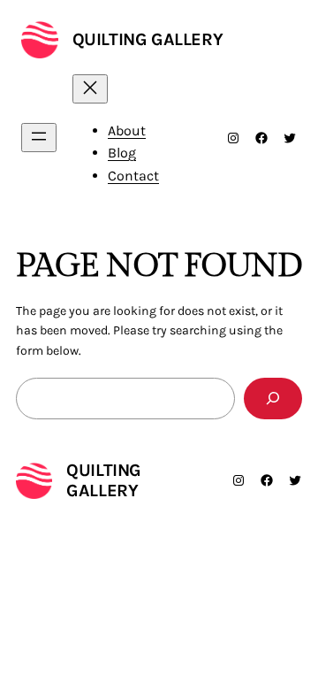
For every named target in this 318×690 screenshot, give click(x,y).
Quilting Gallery (147, 39)
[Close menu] (90, 89)
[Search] (273, 398)
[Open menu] (39, 137)
